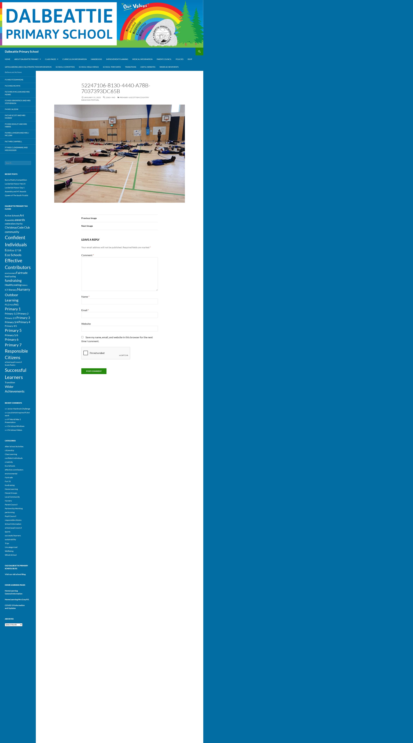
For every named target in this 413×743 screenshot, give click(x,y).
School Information (13, 524)
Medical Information (142, 59)
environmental (11, 473)
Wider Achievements (169, 67)
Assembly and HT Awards (15, 191)
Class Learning (11, 454)
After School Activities (14, 446)
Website (86, 323)
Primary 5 (13, 330)
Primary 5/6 (11, 335)
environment (10, 273)
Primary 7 (13, 344)
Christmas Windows (15, 426)
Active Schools (12, 215)
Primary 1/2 (11, 313)
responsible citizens (13, 520)
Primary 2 (23, 313)
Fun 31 (8, 481)
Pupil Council (10, 516)
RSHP (190, 59)
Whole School (11, 555)
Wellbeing (9, 551)
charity (19, 223)
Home (7, 59)
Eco (7, 250)
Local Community (12, 497)
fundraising (13, 280)
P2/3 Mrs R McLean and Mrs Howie (17, 93)
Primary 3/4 (11, 322)
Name (85, 296)
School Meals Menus (89, 67)
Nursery (23, 289)
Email (85, 310)
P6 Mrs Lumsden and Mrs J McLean (17, 134)
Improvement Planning (117, 59)
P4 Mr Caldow (11, 109)
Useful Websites (147, 67)
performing (10, 512)
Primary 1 (13, 309)
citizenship (9, 450)
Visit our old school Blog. (15, 574)
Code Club (23, 227)
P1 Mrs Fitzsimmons (14, 80)
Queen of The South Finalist (16, 195)
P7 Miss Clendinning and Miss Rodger (16, 148)
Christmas (11, 227)
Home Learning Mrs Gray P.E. (17, 599)
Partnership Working (14, 508)
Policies (179, 59)
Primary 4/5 (11, 326)
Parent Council (164, 59)
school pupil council (13, 362)
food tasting (10, 276)
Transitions (130, 67)
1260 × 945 (110, 97)
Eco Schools (13, 255)
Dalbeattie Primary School (22, 51)
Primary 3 (23, 318)
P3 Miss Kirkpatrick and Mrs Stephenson (17, 101)
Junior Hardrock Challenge (18, 408)
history (24, 285)
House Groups (11, 493)
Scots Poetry (10, 365)
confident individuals (14, 458)
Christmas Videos (14, 430)
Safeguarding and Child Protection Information (28, 67)
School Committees (65, 67)
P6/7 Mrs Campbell (13, 141)
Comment (87, 255)
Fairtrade (22, 273)
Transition (10, 382)
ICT (6, 290)
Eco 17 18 (15, 250)
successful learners (13, 535)
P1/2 (7, 304)
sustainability (10, 539)
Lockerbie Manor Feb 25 (15, 184)
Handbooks (96, 59)
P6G (16, 304)
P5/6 (12, 305)
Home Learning (11, 489)
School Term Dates (112, 67)
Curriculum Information (74, 59)
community (12, 232)
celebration (10, 223)
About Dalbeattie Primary (26, 59)
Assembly (10, 220)
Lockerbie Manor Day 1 (15, 187)
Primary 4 (24, 322)
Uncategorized (11, 547)
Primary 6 (12, 339)
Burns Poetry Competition (16, 180)
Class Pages (50, 59)
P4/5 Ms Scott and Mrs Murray (15, 116)
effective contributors (14, 469)
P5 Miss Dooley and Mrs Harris (16, 125)
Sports (7, 531)
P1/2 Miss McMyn (12, 86)
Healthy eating (13, 284)
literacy (13, 289)
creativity (9, 462)
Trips (7, 543)
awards (20, 220)
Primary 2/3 (10, 318)
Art (22, 215)
